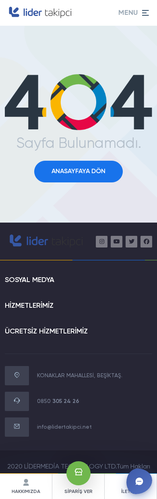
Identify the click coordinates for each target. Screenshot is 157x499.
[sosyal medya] (101, 241)
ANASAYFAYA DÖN (78, 171)
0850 (58, 401)
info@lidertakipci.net (64, 427)
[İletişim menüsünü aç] (139, 481)
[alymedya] (39, 17)
